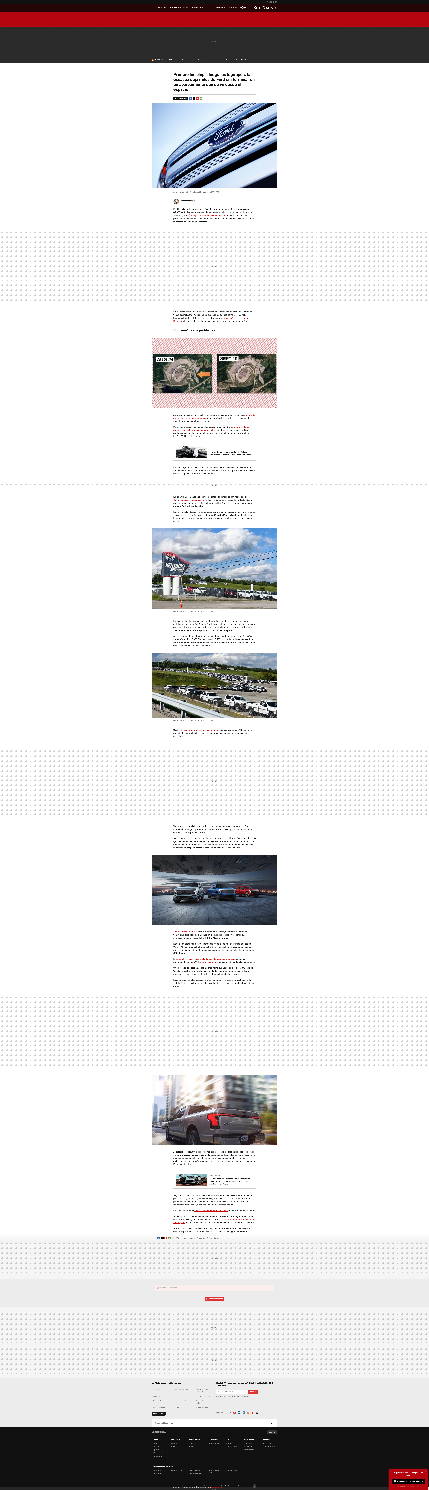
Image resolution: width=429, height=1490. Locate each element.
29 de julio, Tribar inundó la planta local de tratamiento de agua (206, 959)
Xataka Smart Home (159, 1453)
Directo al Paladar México (213, 1471)
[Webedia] (272, 1)
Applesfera (156, 1450)
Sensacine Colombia (195, 1474)
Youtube (267, 7)
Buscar (272, 1423)
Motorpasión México (232, 1470)
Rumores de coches (160, 1401)
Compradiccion (249, 1450)
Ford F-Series (214, 1238)
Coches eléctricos (181, 1390)
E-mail (201, 98)
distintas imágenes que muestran (189, 500)
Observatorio (198, 8)
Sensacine (192, 1443)
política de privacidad (243, 1396)
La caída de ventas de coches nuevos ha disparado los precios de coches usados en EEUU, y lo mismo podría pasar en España (229, 1181)
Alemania (192, 60)
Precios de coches (181, 1401)
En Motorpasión (214, 449)
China (183, 60)
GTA (236, 60)
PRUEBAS (162, 8)
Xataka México (157, 1470)
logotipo (202, 1238)
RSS (248, 1412)
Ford (184, 1238)
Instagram (263, 7)
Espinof (191, 1446)
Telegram (255, 7)
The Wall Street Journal (184, 931)
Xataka (155, 1443)
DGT (170, 60)
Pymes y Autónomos (269, 1446)
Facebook (259, 7)
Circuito (208, 60)
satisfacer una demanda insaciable (211, 1210)
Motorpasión (230, 1443)
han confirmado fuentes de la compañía (199, 730)
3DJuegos (174, 1443)
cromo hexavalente (209, 962)
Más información (216, 1487)
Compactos (157, 1396)
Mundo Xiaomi (157, 1456)
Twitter (271, 7)
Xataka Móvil (157, 1446)
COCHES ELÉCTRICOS (179, 8)
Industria (191, 1238)
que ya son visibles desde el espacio (208, 215)
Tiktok (275, 7)
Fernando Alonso (227, 60)
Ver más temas (158, 1413)
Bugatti (200, 60)
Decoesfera (248, 1446)
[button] (188, 200)
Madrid (243, 60)
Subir (270, 1432)
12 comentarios (182, 98)
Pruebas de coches (203, 1396)
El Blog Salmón (267, 1443)
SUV (175, 1396)
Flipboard (197, 98)
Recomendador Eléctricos (228, 8)
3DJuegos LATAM (176, 1470)
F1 (211, 8)
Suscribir (253, 1391)
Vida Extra (174, 1446)
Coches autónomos (160, 1408)
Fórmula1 (156, 1390)
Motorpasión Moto (231, 1446)
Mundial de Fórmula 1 (204, 1408)
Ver (215, 1299)
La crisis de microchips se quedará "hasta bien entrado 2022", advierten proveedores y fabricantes (230, 453)
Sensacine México (195, 1470)
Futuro (176, 1408)
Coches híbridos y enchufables (202, 1391)
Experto (216, 60)
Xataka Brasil (157, 1474)
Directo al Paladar (213, 1443)
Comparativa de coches (201, 1402)
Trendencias (248, 1443)
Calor (177, 60)
